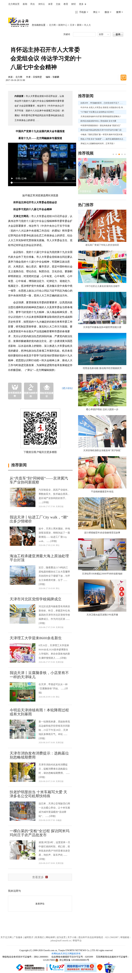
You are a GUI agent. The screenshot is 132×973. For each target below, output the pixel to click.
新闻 (25, 4)
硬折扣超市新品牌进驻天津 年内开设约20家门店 (101, 130)
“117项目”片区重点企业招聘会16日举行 (97, 112)
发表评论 (39, 904)
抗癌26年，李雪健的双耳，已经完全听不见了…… (101, 103)
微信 (107, 12)
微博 (118, 12)
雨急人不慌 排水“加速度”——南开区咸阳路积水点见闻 (103, 139)
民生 (32, 4)
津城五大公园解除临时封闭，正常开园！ (97, 143)
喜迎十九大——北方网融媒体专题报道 (40, 138)
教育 (66, 4)
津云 (95, 12)
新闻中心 (62, 25)
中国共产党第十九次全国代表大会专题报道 (40, 131)
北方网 (52, 25)
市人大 (87, 25)
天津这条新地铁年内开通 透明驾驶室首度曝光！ (101, 116)
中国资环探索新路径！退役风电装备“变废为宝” (100, 125)
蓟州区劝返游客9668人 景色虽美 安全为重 (98, 121)
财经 (73, 4)
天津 (72, 25)
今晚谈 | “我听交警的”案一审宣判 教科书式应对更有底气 (103, 134)
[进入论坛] (67, 388)
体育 (50, 4)
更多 (81, 4)
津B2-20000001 (41, 957)
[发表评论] (123, 77)
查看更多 (38, 877)
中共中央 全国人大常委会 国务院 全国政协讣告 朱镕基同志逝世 (103, 107)
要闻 (79, 25)
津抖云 (41, 4)
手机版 (83, 12)
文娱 (58, 4)
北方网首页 (13, 4)
